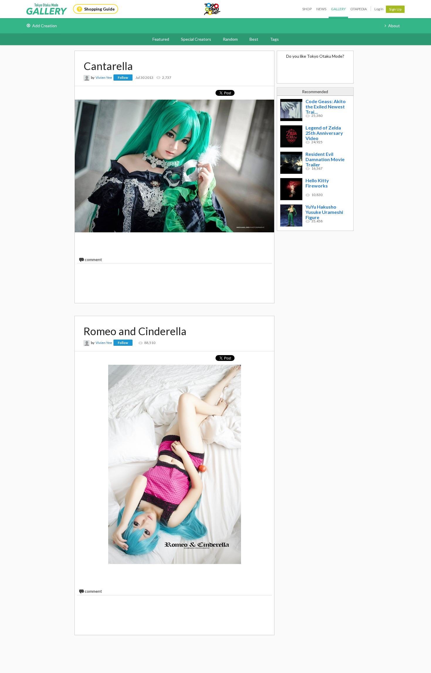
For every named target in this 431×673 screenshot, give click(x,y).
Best (254, 39)
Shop (307, 9)
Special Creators (196, 39)
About (394, 25)
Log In (379, 9)
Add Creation (44, 25)
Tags (274, 39)
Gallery (338, 9)
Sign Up (395, 9)
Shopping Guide (99, 8)
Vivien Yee (104, 77)
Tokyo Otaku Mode (212, 9)
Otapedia (358, 9)
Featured (160, 39)
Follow (123, 77)
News (321, 9)
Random (230, 39)
